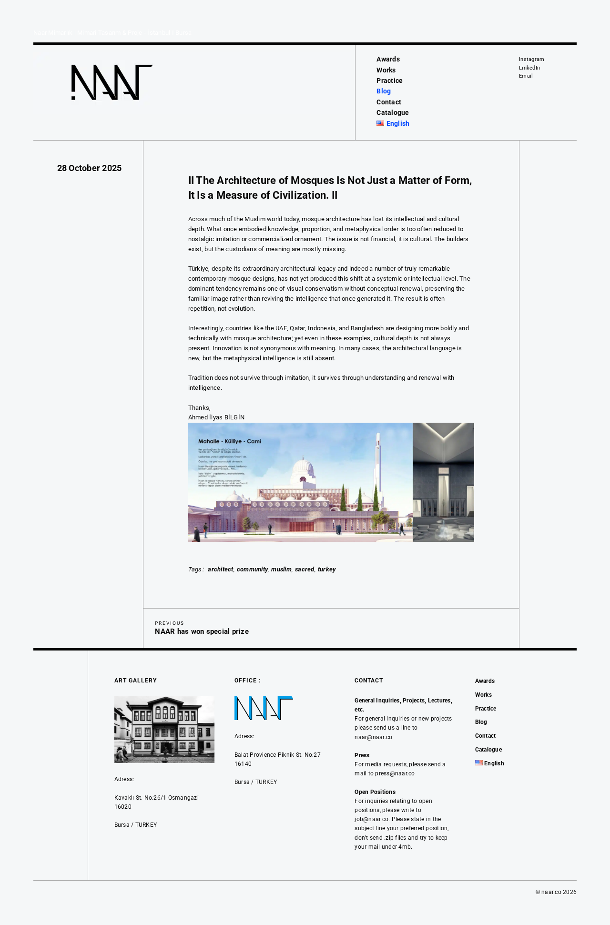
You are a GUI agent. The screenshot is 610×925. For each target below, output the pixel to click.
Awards (388, 59)
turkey (327, 569)
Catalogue (392, 112)
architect (220, 569)
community (252, 569)
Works (386, 70)
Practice (389, 80)
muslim (281, 569)
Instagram (531, 59)
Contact (388, 102)
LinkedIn (529, 68)
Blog (383, 91)
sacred (305, 569)
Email (526, 76)
